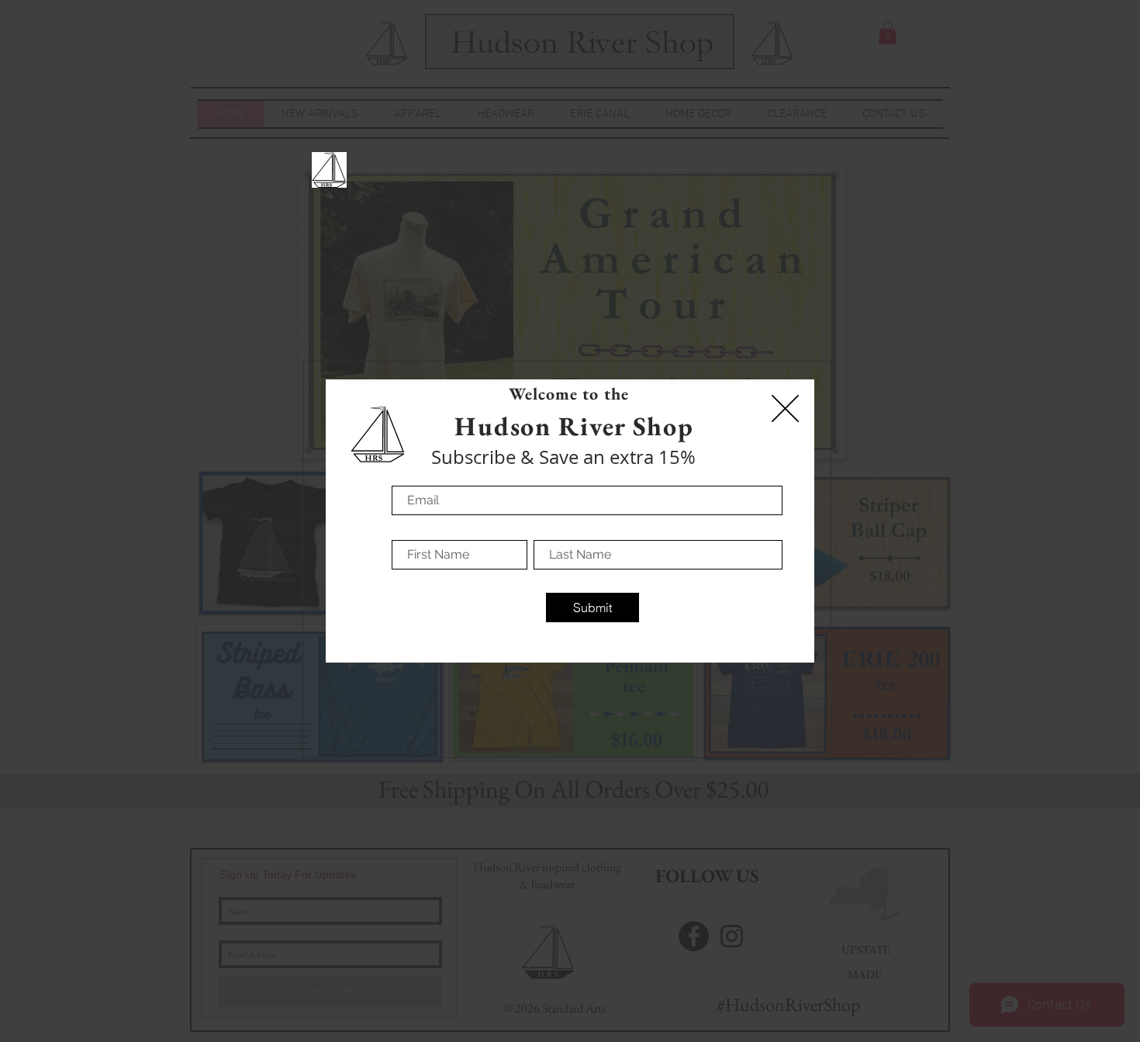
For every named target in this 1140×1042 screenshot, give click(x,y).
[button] (785, 408)
